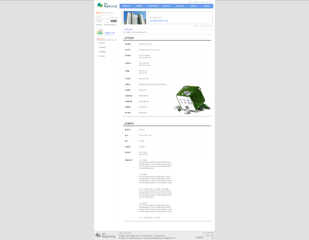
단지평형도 (102, 52)
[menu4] (179, 6)
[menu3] (166, 6)
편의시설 (102, 56)
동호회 (203, 2)
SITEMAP (209, 2)
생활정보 (196, 2)
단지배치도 (102, 47)
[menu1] (139, 6)
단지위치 (102, 43)
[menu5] (193, 6)
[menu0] (126, 6)
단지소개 (102, 39)
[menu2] (153, 6)
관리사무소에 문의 (125, 233)
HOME (190, 2)
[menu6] (206, 6)
